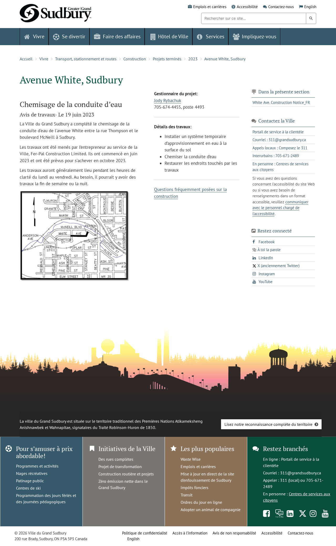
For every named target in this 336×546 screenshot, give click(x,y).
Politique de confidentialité (144, 533)
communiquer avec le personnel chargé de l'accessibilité (280, 207)
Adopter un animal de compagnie (210, 509)
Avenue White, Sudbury (224, 58)
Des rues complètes (115, 459)
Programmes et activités (37, 466)
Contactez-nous (281, 6)
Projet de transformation (120, 466)
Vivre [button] (38, 36)
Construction (134, 58)
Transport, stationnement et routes (86, 58)
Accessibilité (247, 6)
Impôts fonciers (194, 487)
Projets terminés (167, 58)
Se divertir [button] (73, 36)
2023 (193, 58)
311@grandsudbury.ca (300, 472)
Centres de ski (28, 488)
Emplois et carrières (209, 6)
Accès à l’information (189, 533)
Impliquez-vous (259, 36)
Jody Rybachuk (167, 100)
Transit (186, 494)
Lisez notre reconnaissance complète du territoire (268, 424)
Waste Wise (191, 459)
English (310, 6)
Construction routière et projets (126, 473)
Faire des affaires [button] (121, 36)
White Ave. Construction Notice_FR (281, 102)
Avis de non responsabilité (234, 533)
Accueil (26, 58)
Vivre (43, 58)
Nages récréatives (32, 473)
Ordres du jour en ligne (201, 502)
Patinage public (30, 480)
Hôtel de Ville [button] (173, 36)
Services (215, 36)
